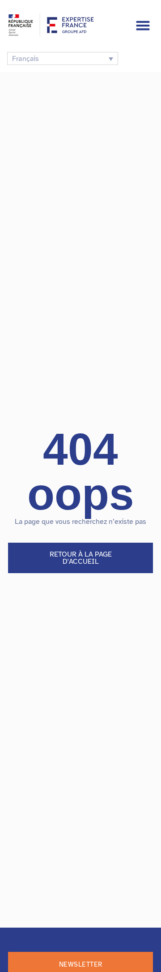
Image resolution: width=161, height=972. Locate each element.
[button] (143, 25)
